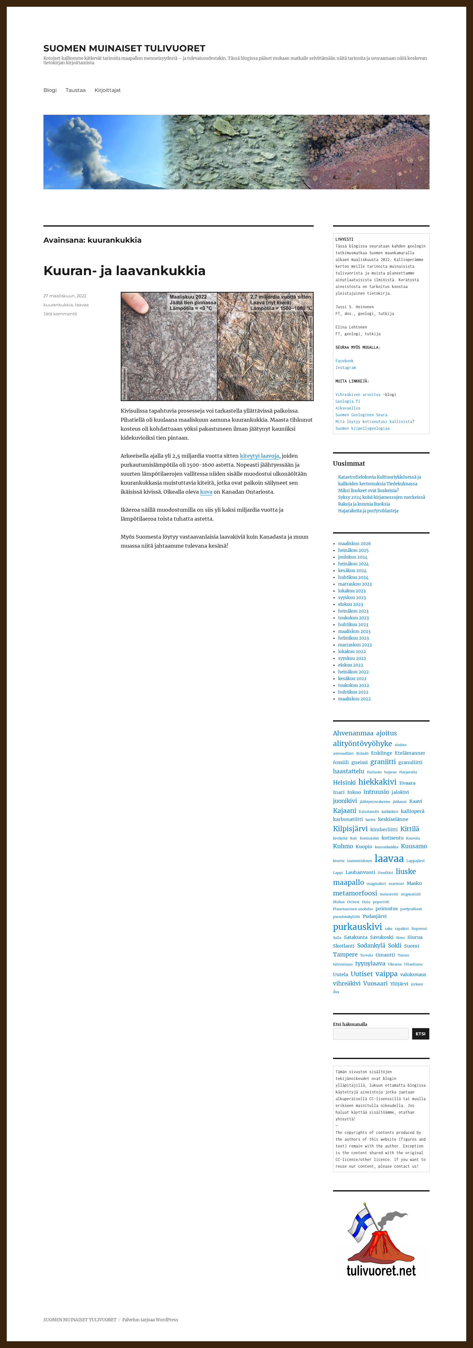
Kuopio (364, 846)
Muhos (339, 902)
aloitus (400, 745)
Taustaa (76, 90)
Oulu (366, 902)
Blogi (50, 90)
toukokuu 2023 (353, 618)
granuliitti (410, 762)
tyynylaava (370, 963)
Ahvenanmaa (353, 733)
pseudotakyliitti (346, 917)
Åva (336, 992)
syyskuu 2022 (352, 658)
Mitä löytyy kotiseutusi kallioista (374, 421)
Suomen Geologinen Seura (361, 415)
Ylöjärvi (399, 984)
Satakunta (355, 937)
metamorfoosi (355, 893)
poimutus (387, 909)
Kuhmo (343, 846)
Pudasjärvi (375, 916)
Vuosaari (375, 983)
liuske (406, 871)
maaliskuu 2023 (354, 631)
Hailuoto (374, 772)
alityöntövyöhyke (362, 743)
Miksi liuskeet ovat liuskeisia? (368, 490)
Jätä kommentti (60, 313)
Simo (400, 938)
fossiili (341, 762)
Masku (414, 883)
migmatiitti (411, 894)
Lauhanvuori (360, 872)
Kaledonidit (369, 812)
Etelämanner (410, 753)
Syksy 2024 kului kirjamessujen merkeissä (381, 497)
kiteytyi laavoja (259, 456)
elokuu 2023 (350, 604)
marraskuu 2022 (355, 645)
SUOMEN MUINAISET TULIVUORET (124, 48)
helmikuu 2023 (353, 638)
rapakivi (402, 929)
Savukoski (382, 937)
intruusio (376, 791)
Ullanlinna (413, 964)
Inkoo (354, 792)
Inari (339, 792)
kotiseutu (392, 838)
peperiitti (381, 902)
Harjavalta (408, 772)
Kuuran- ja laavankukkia (124, 270)
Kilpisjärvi (350, 828)
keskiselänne (393, 819)
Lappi (338, 873)
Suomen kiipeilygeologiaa (363, 428)
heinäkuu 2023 (353, 611)
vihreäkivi (347, 983)
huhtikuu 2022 (353, 692)
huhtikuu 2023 (353, 624)
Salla (337, 938)
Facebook (345, 361)
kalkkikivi (390, 812)
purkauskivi (357, 926)
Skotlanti (344, 946)
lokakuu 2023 (352, 591)
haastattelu (348, 771)
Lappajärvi (415, 861)
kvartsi (339, 861)
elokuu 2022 (350, 665)
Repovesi (419, 929)
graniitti (383, 762)
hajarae (390, 772)
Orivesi (353, 902)
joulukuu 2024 (352, 557)
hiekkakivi (377, 781)
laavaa (82, 304)
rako (388, 929)
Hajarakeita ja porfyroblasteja (368, 511)
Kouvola (413, 838)
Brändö (362, 753)
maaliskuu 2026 (354, 543)
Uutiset (362, 974)
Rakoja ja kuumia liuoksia (364, 504)
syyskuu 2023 (352, 597)
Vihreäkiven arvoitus (358, 394)
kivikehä (340, 838)
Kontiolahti (369, 838)
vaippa (387, 973)
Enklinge (381, 753)
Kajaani (344, 810)
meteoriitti (389, 894)
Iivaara (407, 783)
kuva (206, 492)
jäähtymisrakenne (375, 802)
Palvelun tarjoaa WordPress (150, 1320)
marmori (396, 884)
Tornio (403, 955)
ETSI (421, 1033)
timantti (385, 955)
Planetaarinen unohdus (353, 909)
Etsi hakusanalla (350, 1024)
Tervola (366, 955)
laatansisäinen (359, 861)
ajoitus (386, 733)
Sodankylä (371, 945)
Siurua (414, 937)
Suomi (411, 946)
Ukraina (395, 964)
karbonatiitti (348, 819)
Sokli (395, 945)
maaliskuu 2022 (354, 699)
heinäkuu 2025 (353, 550)
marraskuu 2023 (355, 584)
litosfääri (385, 873)
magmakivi (376, 884)
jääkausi (400, 802)
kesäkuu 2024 (352, 570)
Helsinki (344, 782)
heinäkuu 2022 (353, 672)
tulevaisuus (343, 964)
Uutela (340, 974)
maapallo (348, 882)
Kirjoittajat (108, 90)
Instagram (346, 367)
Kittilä (409, 829)
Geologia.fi (348, 401)
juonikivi (345, 800)
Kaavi (415, 801)
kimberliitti (384, 829)
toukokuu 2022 (353, 685)
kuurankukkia (58, 304)
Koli (353, 838)
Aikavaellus (348, 408)
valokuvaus (413, 974)
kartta (371, 820)
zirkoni (417, 984)
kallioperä (412, 811)
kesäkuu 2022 (352, 678)
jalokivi (400, 792)
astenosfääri (343, 753)
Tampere (345, 954)
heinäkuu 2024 (353, 564)
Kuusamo (414, 846)
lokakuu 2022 (352, 651)
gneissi (359, 762)
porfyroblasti (411, 909)
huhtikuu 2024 (353, 577)
